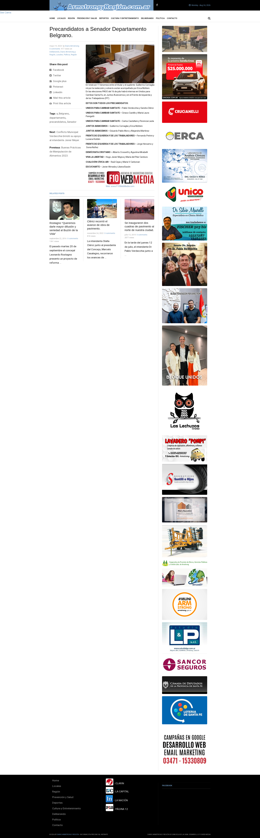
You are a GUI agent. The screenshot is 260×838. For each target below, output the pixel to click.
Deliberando (147, 18)
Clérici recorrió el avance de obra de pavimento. (98, 225)
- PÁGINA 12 (120, 809)
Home (52, 18)
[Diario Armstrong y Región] (101, 5)
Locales (61, 18)
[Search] (209, 18)
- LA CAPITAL (121, 791)
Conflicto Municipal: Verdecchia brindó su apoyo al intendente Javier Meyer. (65, 136)
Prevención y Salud (87, 18)
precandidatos (58, 121)
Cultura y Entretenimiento (125, 18)
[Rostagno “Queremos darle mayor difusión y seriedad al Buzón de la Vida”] (64, 209)
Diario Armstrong (72, 46)
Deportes (104, 18)
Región (71, 18)
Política (160, 18)
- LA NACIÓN (120, 800)
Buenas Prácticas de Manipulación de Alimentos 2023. (65, 151)
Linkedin (57, 92)
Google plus (59, 81)
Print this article (62, 103)
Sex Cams (5, 12)
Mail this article (61, 97)
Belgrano (64, 113)
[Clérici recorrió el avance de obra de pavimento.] (102, 208)
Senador (71, 121)
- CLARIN (118, 783)
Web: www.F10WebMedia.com (120, 186)
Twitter (56, 75)
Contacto (172, 18)
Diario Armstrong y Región (68, 834)
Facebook (58, 69)
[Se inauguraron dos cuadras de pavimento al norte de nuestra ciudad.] (139, 209)
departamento (58, 117)
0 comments (55, 49)
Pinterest (57, 86)
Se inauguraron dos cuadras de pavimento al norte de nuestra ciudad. (139, 226)
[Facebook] (157, 5)
